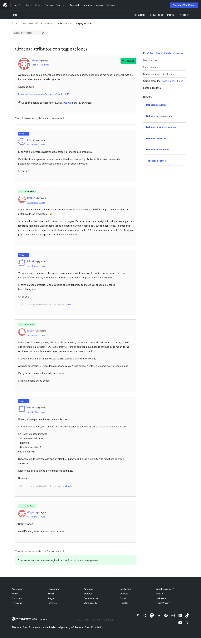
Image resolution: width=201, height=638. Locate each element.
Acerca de (17, 589)
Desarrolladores (91, 598)
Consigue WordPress (184, 5)
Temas (51, 593)
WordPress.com (165, 589)
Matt (159, 593)
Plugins (51, 598)
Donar (124, 598)
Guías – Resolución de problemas (37, 23)
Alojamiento (17, 598)
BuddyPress (163, 603)
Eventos (124, 593)
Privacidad (17, 603)
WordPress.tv (91, 603)
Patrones (52, 603)
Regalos (125, 603)
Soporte (88, 593)
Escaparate (53, 589)
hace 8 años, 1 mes (40, 65)
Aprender (88, 589)
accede (67, 102)
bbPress (161, 598)
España (43, 619)
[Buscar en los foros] (43, 32)
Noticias (16, 593)
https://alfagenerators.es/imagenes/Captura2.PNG (45, 94)
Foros (14, 15)
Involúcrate (125, 589)
